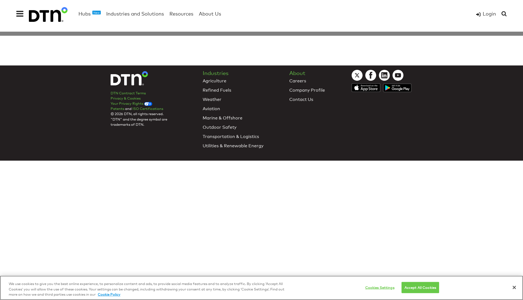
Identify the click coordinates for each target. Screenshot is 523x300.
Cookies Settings (379, 287)
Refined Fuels (217, 90)
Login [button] (489, 14)
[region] (261, 288)
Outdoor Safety (219, 127)
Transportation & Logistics (231, 136)
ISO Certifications (147, 108)
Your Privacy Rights (127, 103)
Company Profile (307, 90)
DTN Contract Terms (128, 93)
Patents (117, 108)
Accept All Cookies (420, 287)
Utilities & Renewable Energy (233, 145)
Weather (212, 99)
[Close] (514, 287)
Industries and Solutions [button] (135, 14)
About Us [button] (210, 14)
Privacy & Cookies (126, 98)
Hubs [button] (89, 14)
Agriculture (214, 80)
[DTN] (129, 80)
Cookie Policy (109, 294)
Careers (297, 80)
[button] (20, 13)
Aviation (211, 108)
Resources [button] (181, 14)
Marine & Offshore (222, 118)
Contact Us (301, 99)
